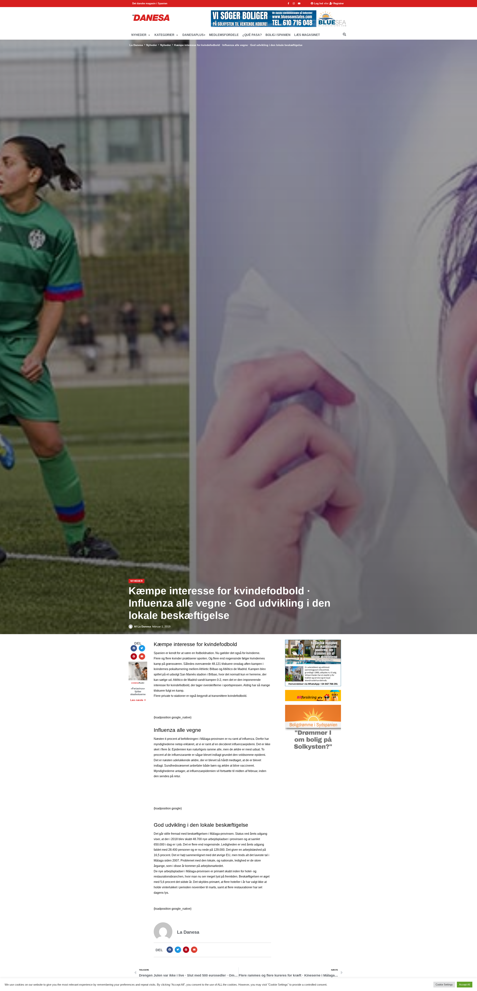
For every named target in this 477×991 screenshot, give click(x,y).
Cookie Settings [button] (444, 984)
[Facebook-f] (288, 3)
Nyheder (151, 45)
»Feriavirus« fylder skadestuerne (138, 691)
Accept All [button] (464, 984)
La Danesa (136, 45)
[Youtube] (299, 3)
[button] (141, 35)
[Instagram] (294, 3)
